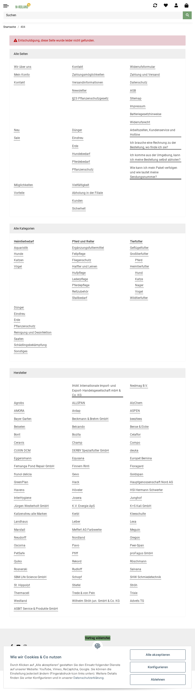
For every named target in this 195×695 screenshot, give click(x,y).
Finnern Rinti (80, 466)
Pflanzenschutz (24, 326)
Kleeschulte (138, 514)
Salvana (135, 569)
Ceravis (19, 442)
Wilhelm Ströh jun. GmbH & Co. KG (96, 601)
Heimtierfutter (139, 266)
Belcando (78, 426)
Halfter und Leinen (84, 266)
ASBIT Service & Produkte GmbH (36, 608)
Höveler (77, 490)
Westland (20, 601)
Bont (17, 434)
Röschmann (138, 561)
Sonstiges (20, 351)
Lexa (133, 521)
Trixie (133, 593)
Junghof (136, 498)
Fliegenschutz (81, 260)
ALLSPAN (78, 403)
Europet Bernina (141, 458)
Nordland (78, 537)
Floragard (136, 466)
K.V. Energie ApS (83, 506)
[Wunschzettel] (165, 5)
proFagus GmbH (141, 553)
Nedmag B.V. (139, 385)
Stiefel (76, 585)
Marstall (19, 530)
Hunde (18, 254)
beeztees (136, 419)
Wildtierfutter (139, 298)
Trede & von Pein (83, 593)
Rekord (77, 561)
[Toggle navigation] (6, 5)
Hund (139, 273)
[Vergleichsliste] (155, 5)
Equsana (78, 458)
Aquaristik (21, 248)
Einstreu (19, 314)
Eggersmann (22, 458)
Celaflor (135, 434)
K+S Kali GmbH (140, 506)
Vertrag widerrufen (97, 638)
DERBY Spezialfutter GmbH (90, 450)
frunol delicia (23, 474)
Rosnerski (20, 569)
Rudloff (77, 569)
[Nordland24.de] (23, 5)
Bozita (76, 434)
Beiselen (19, 426)
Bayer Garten (22, 419)
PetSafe (19, 553)
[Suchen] (187, 15)
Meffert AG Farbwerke (87, 530)
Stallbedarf (79, 298)
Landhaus (21, 521)
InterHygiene (22, 498)
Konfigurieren (158, 667)
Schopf (77, 577)
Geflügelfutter (139, 248)
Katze (139, 279)
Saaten (19, 339)
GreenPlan (21, 482)
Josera (77, 498)
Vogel (139, 291)
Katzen (19, 260)
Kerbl (75, 514)
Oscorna (19, 545)
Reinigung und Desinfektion (33, 332)
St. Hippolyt (22, 585)
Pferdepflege (80, 285)
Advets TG (137, 601)
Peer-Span (137, 545)
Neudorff (20, 537)
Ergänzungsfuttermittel (88, 248)
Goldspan (136, 474)
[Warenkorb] (186, 5)
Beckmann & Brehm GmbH (90, 419)
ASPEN (135, 411)
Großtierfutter (139, 254)
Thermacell (21, 593)
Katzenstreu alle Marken (30, 514)
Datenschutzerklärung (88, 678)
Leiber (76, 521)
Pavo (75, 545)
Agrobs (19, 403)
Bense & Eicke (139, 426)
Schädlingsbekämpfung (30, 345)
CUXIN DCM (22, 450)
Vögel (18, 266)
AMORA (19, 411)
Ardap (76, 411)
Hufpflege (79, 273)
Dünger (19, 307)
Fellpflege (78, 254)
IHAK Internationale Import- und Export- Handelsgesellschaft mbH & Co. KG (96, 390)
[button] (176, 5)
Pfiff (75, 553)
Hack (75, 482)
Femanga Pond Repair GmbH (34, 466)
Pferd (138, 260)
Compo (135, 442)
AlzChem (136, 403)
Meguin (135, 530)
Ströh (133, 585)
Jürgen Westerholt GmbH (31, 506)
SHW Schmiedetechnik (145, 577)
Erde (17, 320)
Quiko (18, 561)
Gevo (75, 474)
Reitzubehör (80, 291)
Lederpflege (80, 279)
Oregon (135, 537)
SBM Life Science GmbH (30, 577)
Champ (77, 442)
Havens (19, 490)
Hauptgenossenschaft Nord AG (151, 482)
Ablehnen (158, 679)
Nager (139, 285)
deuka (134, 450)
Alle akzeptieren (158, 655)
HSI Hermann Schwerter (146, 490)
